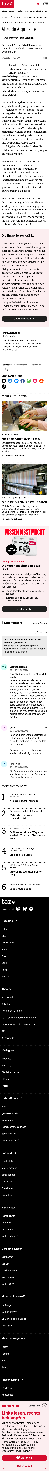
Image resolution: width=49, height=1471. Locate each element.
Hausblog (6, 1065)
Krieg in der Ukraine (12, 1011)
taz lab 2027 (8, 1284)
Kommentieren (20, 365)
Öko (4, 936)
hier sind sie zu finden (16, 651)
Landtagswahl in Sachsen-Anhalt (18, 1024)
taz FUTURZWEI (9, 1312)
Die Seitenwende (10, 1072)
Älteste (44, 623)
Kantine (5, 1353)
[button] (45, 3)
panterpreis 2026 (10, 1140)
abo (4, 1106)
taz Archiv (7, 1325)
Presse (5, 1086)
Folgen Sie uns (8, 909)
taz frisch (6, 1222)
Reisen (5, 1347)
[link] (8, 11)
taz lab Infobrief (10, 1236)
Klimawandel (8, 997)
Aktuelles (6, 1058)
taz (8, 901)
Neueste (35, 623)
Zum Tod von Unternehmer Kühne (19, 1017)
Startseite (6, 17)
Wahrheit (6, 976)
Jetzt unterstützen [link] (24, 318)
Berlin (4, 963)
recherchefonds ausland (14, 1127)
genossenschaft (10, 1113)
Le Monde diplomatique (14, 1319)
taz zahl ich (7, 1120)
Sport (4, 956)
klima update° (9, 1174)
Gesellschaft (8, 942)
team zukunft (8, 1216)
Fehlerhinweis (35, 365)
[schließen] (44, 1406)
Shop (4, 1360)
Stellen (5, 1079)
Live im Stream (9, 1270)
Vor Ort (5, 1263)
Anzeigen (6, 1367)
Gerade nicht (34, 1406)
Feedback (7, 1388)
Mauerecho (7, 1181)
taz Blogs (6, 1305)
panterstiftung (9, 1133)
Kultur (5, 949)
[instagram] (31, 910)
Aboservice (7, 1394)
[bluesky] (25, 910)
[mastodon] (18, 910)
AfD (3, 1031)
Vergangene (8, 1277)
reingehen (7, 1195)
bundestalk (7, 1161)
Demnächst (7, 1257)
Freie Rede (7, 1188)
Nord (15, 17)
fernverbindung (9, 1168)
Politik (5, 929)
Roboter (6, 1004)
